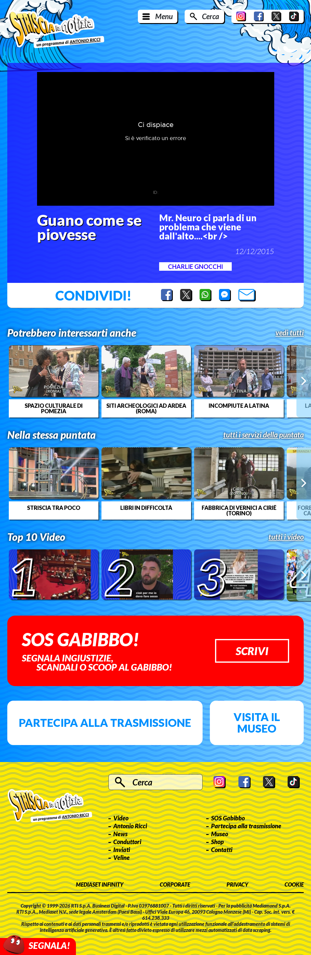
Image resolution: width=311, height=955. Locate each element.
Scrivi (252, 651)
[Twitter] (276, 16)
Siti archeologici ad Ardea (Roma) (146, 408)
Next (303, 381)
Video (120, 818)
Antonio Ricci (130, 826)
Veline (121, 857)
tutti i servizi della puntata (263, 434)
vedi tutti (289, 332)
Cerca (210, 16)
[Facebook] (259, 16)
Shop (217, 841)
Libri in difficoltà (146, 507)
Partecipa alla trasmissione (105, 722)
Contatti (221, 849)
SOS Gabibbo (228, 818)
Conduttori (127, 841)
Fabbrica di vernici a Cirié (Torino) (239, 510)
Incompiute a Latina (239, 405)
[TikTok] (294, 16)
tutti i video (286, 537)
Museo (219, 833)
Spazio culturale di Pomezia (54, 408)
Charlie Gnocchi (195, 266)
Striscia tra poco (53, 507)
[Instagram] (241, 16)
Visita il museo (257, 722)
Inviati (121, 849)
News (120, 833)
